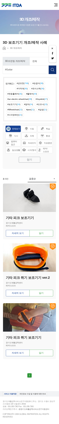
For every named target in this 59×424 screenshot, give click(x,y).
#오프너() (42, 104)
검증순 (32, 179)
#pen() (30, 109)
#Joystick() (42, 99)
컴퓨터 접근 (14, 143)
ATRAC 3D (12, 5)
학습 (48, 129)
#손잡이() (38, 83)
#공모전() (23, 83)
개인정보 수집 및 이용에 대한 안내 (32, 394)
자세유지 (32, 143)
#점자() (28, 104)
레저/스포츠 (46, 150)
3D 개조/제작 (16, 48)
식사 (16, 136)
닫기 (29, 159)
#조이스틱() (37, 88)
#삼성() (42, 109)
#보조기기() (13, 104)
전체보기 (16, 129)
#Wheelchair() (14, 109)
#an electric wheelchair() (19, 99)
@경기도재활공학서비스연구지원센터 (34, 409)
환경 (48, 136)
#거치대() (22, 88)
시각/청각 (32, 150)
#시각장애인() (14, 115)
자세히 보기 (18, 233)
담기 (41, 233)
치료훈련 (48, 143)
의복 (32, 136)
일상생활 (16, 150)
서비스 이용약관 (10, 394)
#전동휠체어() (14, 94)
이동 (32, 129)
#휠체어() (31, 94)
